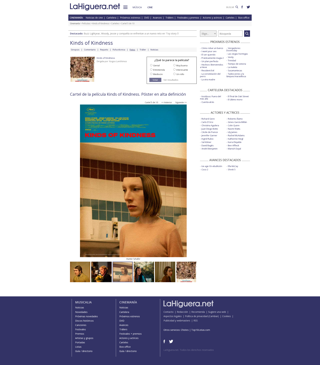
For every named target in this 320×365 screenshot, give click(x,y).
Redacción (182, 311)
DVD (146, 17)
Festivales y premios (188, 17)
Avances (157, 17)
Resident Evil (208, 70)
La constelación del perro (210, 75)
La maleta (232, 67)
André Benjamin (210, 148)
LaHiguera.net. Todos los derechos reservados (189, 349)
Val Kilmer (206, 142)
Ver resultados (171, 80)
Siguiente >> (181, 102)
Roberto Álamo (235, 118)
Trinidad (232, 60)
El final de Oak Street (238, 96)
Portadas (80, 342)
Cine (150, 7)
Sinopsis (75, 49)
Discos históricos (84, 320)
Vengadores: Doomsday (233, 49)
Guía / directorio (83, 351)
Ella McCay (233, 166)
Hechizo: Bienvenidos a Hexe (211, 66)
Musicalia (83, 302)
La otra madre (208, 79)
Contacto (169, 311)
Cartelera (111, 17)
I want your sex (209, 51)
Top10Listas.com (200, 329)
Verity (231, 57)
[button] (125, 7)
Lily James (232, 132)
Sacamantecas (235, 70)
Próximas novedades (86, 316)
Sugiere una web (217, 311)
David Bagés (208, 145)
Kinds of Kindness (100, 23)
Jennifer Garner (209, 135)
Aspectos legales (173, 316)
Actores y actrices (212, 17)
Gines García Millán (237, 122)
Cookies (226, 316)
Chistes (185, 329)
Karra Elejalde (235, 142)
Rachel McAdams (236, 135)
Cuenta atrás (208, 102)
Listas (78, 346)
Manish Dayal (234, 148)
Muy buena (182, 65)
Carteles (230, 17)
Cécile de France (210, 132)
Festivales (80, 329)
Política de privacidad (196, 316)
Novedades (81, 312)
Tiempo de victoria (237, 63)
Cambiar (213, 316)
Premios (79, 333)
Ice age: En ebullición (212, 166)
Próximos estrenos (130, 17)
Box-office (244, 17)
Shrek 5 (232, 169)
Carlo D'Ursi (207, 122)
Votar (155, 79)
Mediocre (158, 74)
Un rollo (180, 74)
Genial (156, 65)
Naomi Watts (234, 128)
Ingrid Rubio (208, 138)
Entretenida (159, 69)
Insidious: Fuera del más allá (210, 97)
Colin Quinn (234, 125)
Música (137, 7)
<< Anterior (166, 102)
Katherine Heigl (235, 138)
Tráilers (170, 17)
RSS (196, 320)
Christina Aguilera (210, 125)
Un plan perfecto (210, 61)
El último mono (235, 99)
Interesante (182, 69)
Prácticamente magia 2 (213, 57)
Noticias (154, 49)
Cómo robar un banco (212, 48)
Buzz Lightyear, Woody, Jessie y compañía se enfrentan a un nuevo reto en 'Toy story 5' (131, 33)
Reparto (104, 49)
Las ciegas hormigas (238, 53)
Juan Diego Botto (210, 128)
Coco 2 (205, 169)
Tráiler (143, 49)
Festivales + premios (130, 333)
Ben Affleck (233, 145)
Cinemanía (75, 23)
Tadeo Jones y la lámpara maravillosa (236, 75)
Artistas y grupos (84, 338)
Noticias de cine (94, 17)
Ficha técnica (119, 49)
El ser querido (209, 54)
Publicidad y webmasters (177, 320)
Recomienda (198, 311)
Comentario (90, 49)
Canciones (80, 325)
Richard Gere (208, 118)
